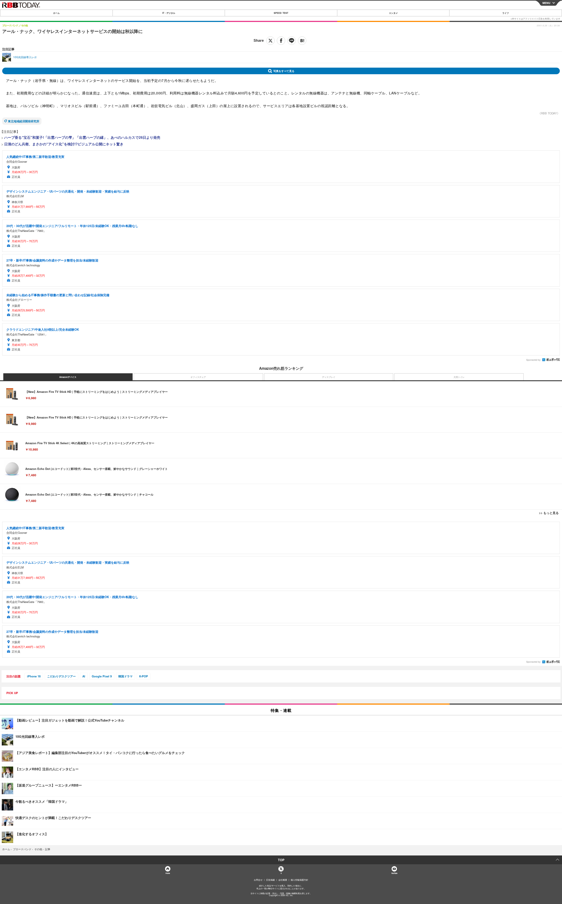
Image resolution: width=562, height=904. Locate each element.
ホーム (56, 13)
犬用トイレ (459, 377)
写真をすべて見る (283, 71)
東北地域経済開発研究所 (23, 121)
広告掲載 (270, 880)
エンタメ (393, 13)
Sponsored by (533, 359)
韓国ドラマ (125, 676)
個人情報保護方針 (299, 880)
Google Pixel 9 (102, 676)
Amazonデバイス (67, 377)
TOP (281, 860)
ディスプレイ (328, 377)
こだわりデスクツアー (61, 676)
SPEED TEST (281, 13)
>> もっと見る (549, 513)
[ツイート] (270, 40)
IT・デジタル (168, 13)
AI (83, 676)
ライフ (505, 13)
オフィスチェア (198, 377)
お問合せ (258, 880)
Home (168, 873)
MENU (546, 3)
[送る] (291, 40)
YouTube (394, 873)
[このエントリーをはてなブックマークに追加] (302, 40)
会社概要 (282, 880)
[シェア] (281, 40)
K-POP (143, 676)
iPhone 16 (34, 676)
